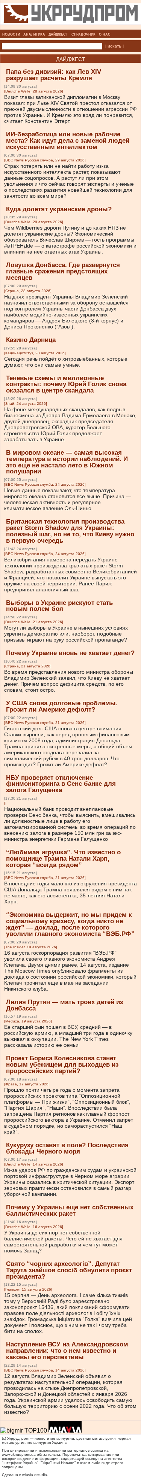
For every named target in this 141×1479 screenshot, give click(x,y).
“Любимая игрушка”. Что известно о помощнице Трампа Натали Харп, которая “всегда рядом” (63, 859)
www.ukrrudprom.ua (19, 1454)
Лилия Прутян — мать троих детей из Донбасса (64, 1005)
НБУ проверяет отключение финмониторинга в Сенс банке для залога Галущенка (61, 784)
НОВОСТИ (11, 34)
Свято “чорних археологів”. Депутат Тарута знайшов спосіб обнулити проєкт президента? (69, 1270)
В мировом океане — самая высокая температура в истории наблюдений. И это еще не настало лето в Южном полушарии (67, 462)
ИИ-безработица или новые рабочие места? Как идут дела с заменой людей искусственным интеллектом (67, 141)
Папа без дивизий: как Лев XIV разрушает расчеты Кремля (53, 75)
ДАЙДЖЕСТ (58, 34)
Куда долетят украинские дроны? (59, 209)
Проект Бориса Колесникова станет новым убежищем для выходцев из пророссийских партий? (62, 1065)
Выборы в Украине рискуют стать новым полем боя (59, 606)
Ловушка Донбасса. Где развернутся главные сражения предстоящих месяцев (63, 271)
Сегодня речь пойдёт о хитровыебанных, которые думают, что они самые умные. (65, 362)
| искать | (114, 46)
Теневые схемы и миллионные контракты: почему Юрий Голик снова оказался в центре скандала (66, 384)
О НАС (105, 34)
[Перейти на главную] (70, 27)
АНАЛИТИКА (34, 34)
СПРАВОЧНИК (83, 34)
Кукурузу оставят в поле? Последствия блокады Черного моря (67, 1148)
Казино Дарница (31, 339)
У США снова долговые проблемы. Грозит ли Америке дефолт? (62, 706)
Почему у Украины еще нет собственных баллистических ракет (69, 1210)
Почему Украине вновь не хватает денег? (70, 653)
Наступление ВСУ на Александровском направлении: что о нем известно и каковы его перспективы (67, 1351)
